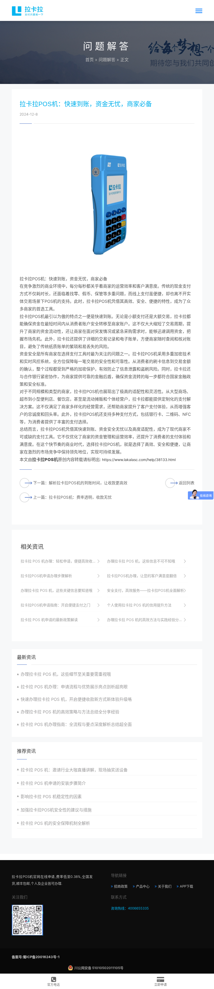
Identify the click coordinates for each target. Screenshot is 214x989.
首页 (89, 59)
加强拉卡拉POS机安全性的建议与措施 (56, 809)
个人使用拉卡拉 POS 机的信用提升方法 (139, 605)
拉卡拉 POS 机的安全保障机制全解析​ (55, 823)
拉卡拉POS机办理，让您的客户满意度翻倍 (142, 575)
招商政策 (121, 886)
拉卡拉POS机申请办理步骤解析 (46, 575)
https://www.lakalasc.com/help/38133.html (139, 459)
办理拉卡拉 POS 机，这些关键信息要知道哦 (56, 590)
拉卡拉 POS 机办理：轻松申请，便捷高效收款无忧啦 (61, 561)
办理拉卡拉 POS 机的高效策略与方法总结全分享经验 (70, 711)
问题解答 (107, 59)
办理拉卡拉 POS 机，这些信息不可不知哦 (141, 561)
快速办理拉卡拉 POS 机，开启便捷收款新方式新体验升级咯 (76, 699)
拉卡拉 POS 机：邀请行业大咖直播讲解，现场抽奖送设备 (74, 769)
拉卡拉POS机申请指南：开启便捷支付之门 (55, 605)
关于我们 (164, 886)
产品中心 (143, 886)
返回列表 (186, 483)
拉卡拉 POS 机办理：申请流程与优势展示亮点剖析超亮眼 (74, 686)
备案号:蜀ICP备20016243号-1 (36, 957)
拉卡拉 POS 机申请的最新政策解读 (49, 619)
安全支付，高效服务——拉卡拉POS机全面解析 (145, 590)
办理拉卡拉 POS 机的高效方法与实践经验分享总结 (147, 619)
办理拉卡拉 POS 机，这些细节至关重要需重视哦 (66, 674)
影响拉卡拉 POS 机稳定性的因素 (51, 796)
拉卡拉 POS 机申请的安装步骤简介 (53, 783)
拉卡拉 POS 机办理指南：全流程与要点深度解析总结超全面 (76, 724)
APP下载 (186, 886)
